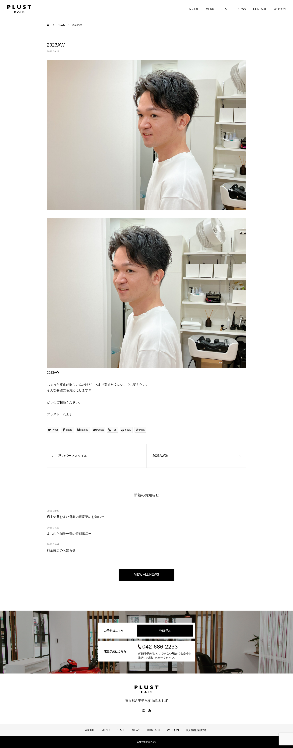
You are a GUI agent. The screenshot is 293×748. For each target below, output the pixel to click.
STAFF (225, 9)
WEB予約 (280, 9)
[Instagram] (144, 710)
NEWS (242, 9)
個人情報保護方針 (197, 730)
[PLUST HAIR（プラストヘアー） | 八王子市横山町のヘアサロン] (19, 9)
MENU (210, 9)
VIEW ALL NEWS (146, 574)
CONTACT (259, 9)
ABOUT (194, 9)
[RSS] (149, 710)
